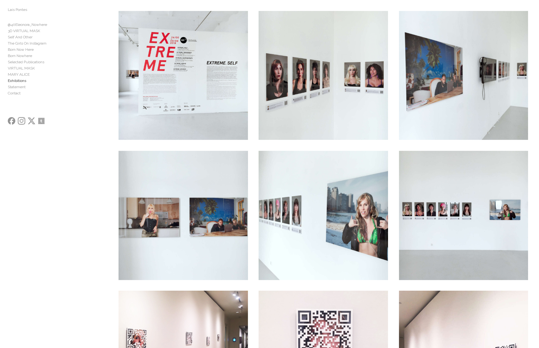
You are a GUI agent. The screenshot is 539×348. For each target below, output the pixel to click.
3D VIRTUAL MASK (24, 31)
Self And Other (20, 37)
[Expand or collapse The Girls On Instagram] (51, 43)
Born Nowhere (20, 56)
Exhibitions (17, 81)
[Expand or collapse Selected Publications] (48, 62)
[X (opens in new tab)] (31, 121)
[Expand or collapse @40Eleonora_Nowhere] (51, 24)
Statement (17, 87)
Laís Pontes (17, 9)
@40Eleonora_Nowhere (27, 24)
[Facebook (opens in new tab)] (11, 121)
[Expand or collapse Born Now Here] (38, 49)
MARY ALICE (19, 74)
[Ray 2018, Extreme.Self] (183, 75)
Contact (14, 93)
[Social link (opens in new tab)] (41, 121)
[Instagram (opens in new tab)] (21, 121)
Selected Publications (26, 62)
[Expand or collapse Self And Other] (37, 37)
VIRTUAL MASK (21, 68)
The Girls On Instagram (27, 43)
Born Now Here (21, 49)
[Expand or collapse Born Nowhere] (36, 55)
